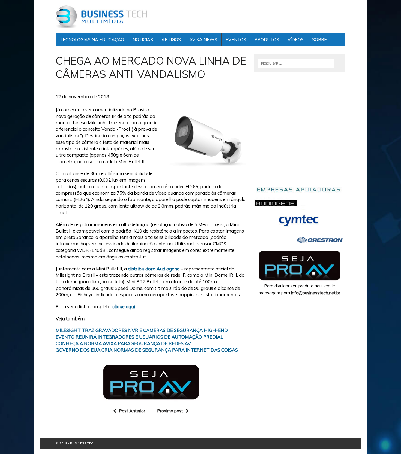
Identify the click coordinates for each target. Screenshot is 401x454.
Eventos (236, 39)
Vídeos (296, 39)
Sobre (319, 39)
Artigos (171, 39)
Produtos (267, 39)
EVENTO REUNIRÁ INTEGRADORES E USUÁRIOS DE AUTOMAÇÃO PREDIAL (139, 337)
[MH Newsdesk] (101, 16)
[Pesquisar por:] (296, 63)
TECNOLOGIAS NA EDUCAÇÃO (92, 39)
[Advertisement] (299, 133)
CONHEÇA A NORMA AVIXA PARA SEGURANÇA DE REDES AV (123, 343)
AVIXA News (203, 39)
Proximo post (170, 410)
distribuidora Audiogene (153, 269)
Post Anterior (132, 410)
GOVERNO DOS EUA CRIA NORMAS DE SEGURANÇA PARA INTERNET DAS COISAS (147, 350)
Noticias (143, 39)
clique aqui (123, 306)
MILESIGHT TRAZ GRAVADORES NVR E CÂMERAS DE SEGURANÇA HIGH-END (142, 330)
